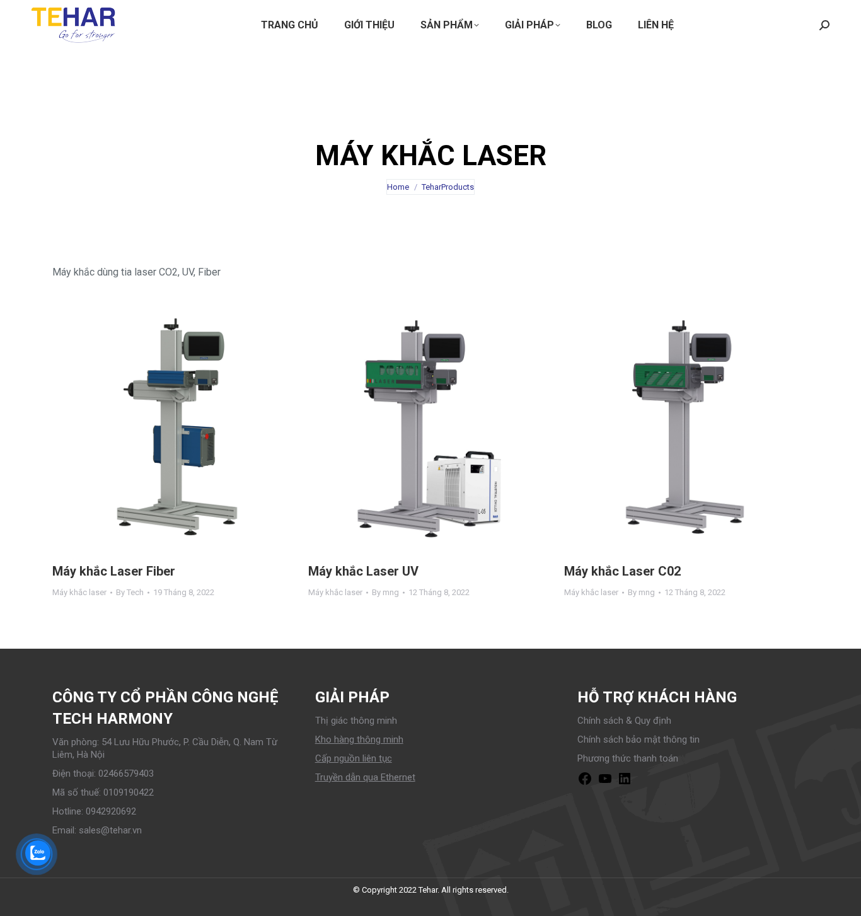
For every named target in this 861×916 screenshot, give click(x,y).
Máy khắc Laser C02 (622, 571)
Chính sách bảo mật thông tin (638, 739)
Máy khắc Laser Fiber (113, 571)
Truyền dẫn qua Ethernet (365, 777)
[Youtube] (605, 783)
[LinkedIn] (624, 783)
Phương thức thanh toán (627, 758)
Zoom (157, 427)
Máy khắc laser (79, 592)
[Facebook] (584, 783)
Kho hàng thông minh (359, 739)
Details (191, 427)
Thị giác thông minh (356, 720)
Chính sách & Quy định (624, 720)
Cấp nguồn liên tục (353, 758)
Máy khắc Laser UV (363, 571)
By (130, 592)
